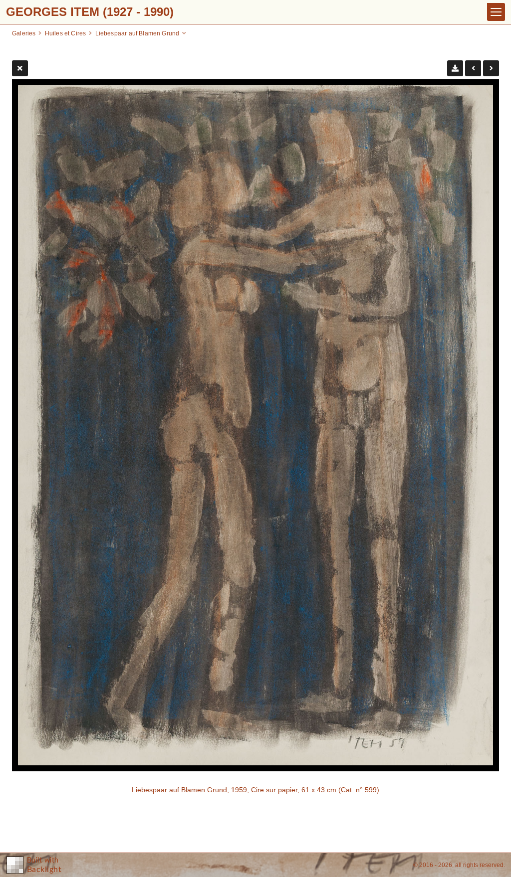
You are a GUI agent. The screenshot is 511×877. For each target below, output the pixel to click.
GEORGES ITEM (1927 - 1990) (90, 11)
